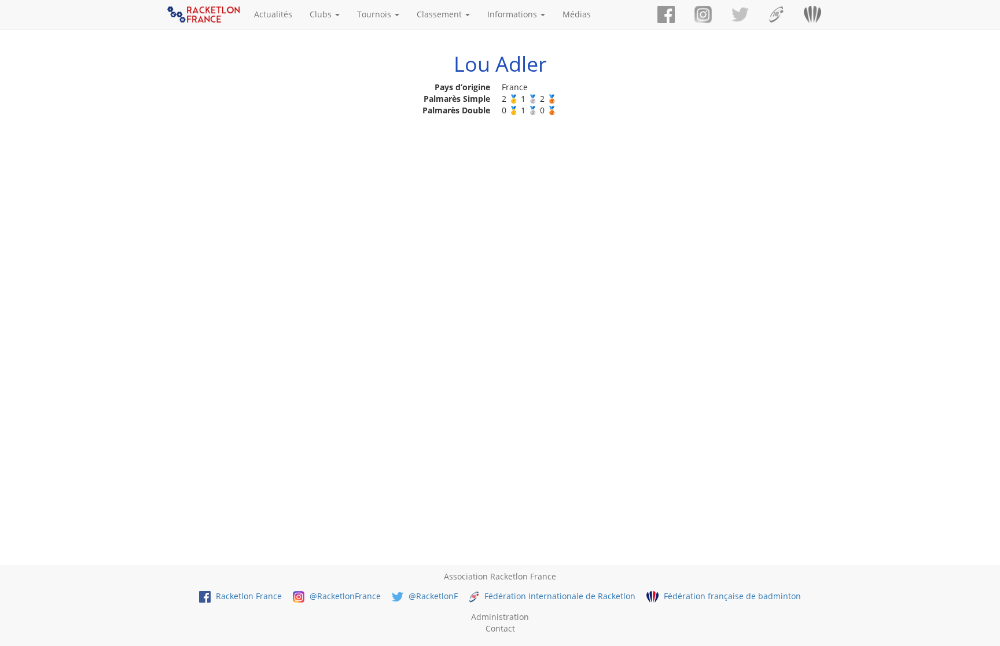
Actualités (273, 14)
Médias (576, 14)
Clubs (322, 14)
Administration (500, 616)
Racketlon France (248, 595)
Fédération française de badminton (730, 595)
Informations (513, 14)
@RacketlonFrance (344, 595)
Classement (440, 14)
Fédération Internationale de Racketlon (558, 595)
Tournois (375, 14)
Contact (500, 628)
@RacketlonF (432, 595)
